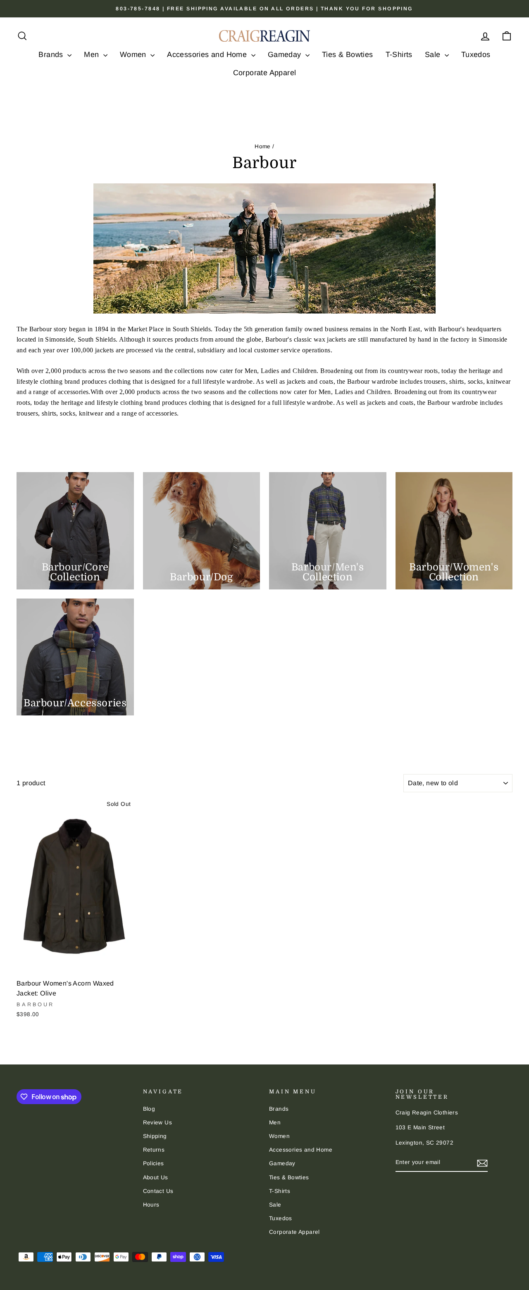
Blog (149, 1109)
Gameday (285, 54)
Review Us (157, 1122)
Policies (153, 1163)
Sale (434, 54)
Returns (154, 1150)
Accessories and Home (208, 54)
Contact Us (158, 1191)
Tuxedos (476, 54)
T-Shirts (399, 54)
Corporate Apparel (264, 73)
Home (263, 146)
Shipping (155, 1136)
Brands (51, 54)
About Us (155, 1177)
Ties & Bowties (347, 54)
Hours (151, 1205)
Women (134, 54)
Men (92, 54)
